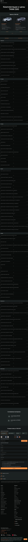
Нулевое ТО (15, 496)
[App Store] (3, 535)
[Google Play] (9, 535)
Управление (2, 40)
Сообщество (15, 506)
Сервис (15, 495)
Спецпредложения (3, 494)
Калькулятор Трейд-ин (3, 502)
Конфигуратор (2, 495)
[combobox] (10, 440)
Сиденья (2, 168)
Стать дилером (16, 516)
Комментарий (2, 457)
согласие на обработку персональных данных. (9, 463)
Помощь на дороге (16, 492)
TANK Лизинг (2, 512)
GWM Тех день (16, 512)
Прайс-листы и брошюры (4, 498)
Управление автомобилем (17, 502)
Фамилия (2, 447)
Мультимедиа (3, 368)
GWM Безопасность (16, 499)
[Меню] (26, 0)
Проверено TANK (3, 506)
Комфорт (2, 233)
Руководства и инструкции (17, 488)
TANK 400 (2, 488)
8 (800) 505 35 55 (4, 530)
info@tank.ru (3, 531)
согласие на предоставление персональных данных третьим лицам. (12, 466)
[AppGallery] (14, 535)
